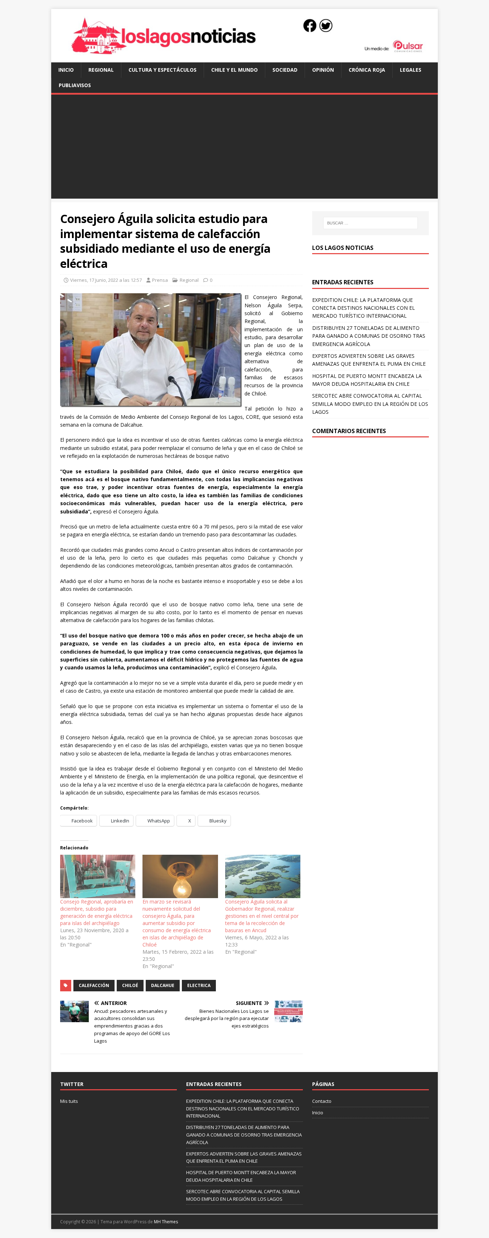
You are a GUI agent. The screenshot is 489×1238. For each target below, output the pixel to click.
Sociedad (284, 69)
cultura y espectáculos (163, 69)
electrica (198, 985)
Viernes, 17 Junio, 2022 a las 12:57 (106, 280)
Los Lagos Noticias (342, 248)
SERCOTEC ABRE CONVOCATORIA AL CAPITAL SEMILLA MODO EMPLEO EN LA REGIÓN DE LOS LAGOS (370, 403)
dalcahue (162, 985)
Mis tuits (69, 1101)
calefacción (94, 985)
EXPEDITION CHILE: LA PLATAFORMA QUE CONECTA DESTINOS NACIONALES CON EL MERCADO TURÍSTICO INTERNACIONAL (363, 308)
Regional (101, 69)
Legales (410, 69)
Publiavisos (75, 85)
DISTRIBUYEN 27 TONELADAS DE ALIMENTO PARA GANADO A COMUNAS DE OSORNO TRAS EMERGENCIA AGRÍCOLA (368, 335)
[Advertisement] (244, 148)
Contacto (321, 1101)
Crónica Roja (367, 69)
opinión (323, 69)
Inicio (66, 69)
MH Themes (166, 1222)
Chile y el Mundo (234, 69)
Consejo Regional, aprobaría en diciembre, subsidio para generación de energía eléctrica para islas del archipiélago (96, 912)
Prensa (160, 280)
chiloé (130, 985)
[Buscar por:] (370, 223)
